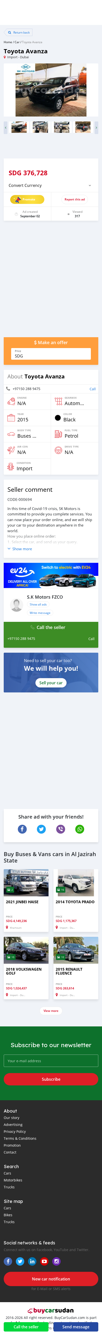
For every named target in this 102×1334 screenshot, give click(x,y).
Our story (11, 1117)
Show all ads (38, 604)
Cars (7, 1173)
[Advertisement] (51, 281)
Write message (40, 613)
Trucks (9, 1187)
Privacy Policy (15, 1131)
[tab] (51, 185)
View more (51, 1011)
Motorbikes (13, 1180)
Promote (29, 199)
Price (18, 351)
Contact (10, 1152)
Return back (21, 32)
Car (17, 42)
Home (8, 42)
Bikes (8, 1215)
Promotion (12, 1145)
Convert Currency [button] (25, 185)
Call (93, 389)
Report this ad (75, 199)
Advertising (13, 1124)
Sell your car (51, 683)
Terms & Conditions (20, 1138)
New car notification (51, 1279)
